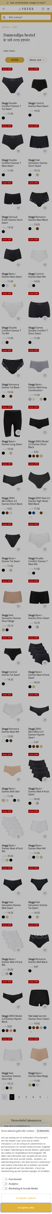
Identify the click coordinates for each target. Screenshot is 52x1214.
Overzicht (44, 1130)
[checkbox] (11, 1179)
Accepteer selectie (26, 1198)
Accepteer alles (26, 1207)
